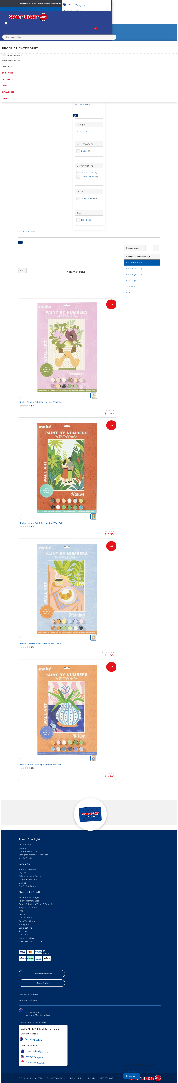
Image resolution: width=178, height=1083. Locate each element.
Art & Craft (81, 131)
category (81, 124)
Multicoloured (89, 198)
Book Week (7, 73)
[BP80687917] (21, 759)
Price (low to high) (135, 268)
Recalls (91, 1078)
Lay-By (22, 872)
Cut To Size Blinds (27, 886)
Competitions (25, 928)
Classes (22, 883)
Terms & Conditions (56, 1078)
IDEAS (4, 86)
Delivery (23, 914)
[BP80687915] (21, 397)
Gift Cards (7, 67)
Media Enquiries (26, 858)
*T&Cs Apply (86, 3)
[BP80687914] (21, 517)
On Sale (6, 98)
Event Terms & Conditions (31, 941)
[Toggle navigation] (6, 23)
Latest (129, 292)
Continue (130, 1076)
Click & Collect (89, 172)
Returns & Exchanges (29, 897)
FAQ (21, 911)
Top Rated (131, 286)
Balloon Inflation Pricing (30, 876)
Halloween (7, 79)
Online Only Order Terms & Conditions (37, 904)
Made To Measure (27, 869)
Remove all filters (82, 104)
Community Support (28, 851)
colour (80, 191)
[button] (32, 1022)
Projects (23, 931)
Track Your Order (27, 921)
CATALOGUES (8, 92)
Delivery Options (85, 166)
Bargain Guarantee (28, 907)
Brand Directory (26, 938)
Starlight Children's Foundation (33, 854)
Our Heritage (25, 844)
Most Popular (132, 280)
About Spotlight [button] (29, 839)
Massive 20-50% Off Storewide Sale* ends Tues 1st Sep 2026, (49, 3)
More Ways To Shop (86, 144)
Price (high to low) (135, 274)
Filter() (22, 270)
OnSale (85, 151)
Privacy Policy (76, 1078)
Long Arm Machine (28, 879)
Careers (22, 848)
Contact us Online (43, 973)
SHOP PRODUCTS (14, 55)
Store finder (43, 983)
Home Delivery (89, 177)
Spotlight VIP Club (27, 924)
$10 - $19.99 (87, 220)
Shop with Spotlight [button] (32, 892)
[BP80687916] (21, 638)
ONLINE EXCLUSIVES (11, 60)
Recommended (134, 262)
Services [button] (24, 864)
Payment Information (29, 901)
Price (79, 213)
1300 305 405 (106, 1078)
